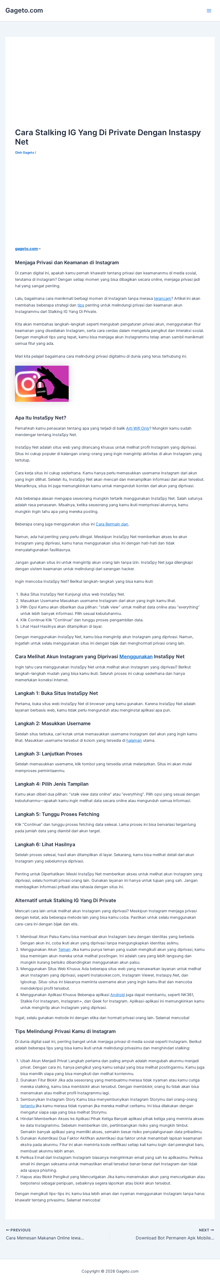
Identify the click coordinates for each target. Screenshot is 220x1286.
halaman (134, 740)
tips (81, 305)
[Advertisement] (60, 84)
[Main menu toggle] (209, 10)
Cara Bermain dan (112, 524)
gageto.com (26, 248)
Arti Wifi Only (137, 428)
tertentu (27, 1105)
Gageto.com (24, 10)
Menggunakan (136, 656)
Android (117, 994)
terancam (162, 298)
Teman (64, 949)
